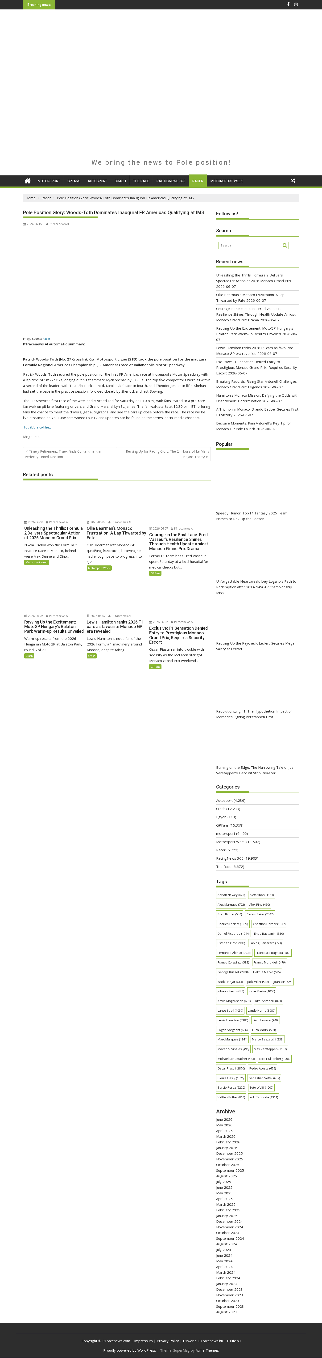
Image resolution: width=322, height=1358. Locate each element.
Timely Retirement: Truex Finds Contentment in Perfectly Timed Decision (63, 454)
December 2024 (229, 1221)
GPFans (73, 181)
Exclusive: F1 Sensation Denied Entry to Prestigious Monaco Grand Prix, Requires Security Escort (256, 367)
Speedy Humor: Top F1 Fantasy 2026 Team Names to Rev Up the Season (251, 516)
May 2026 (224, 1125)
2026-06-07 (35, 522)
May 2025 (224, 1193)
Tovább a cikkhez (37, 427)
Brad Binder (230, 914)
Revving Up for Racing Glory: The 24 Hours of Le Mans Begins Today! (167, 454)
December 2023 (229, 1289)
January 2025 (226, 1215)
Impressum (143, 1340)
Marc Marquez (232, 1039)
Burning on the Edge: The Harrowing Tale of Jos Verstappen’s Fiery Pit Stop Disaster (254, 770)
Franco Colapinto (233, 962)
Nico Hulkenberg (274, 1059)
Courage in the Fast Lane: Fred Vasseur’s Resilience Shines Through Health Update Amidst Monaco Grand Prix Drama (256, 314)
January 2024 (226, 1283)
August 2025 (226, 1176)
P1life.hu (234, 1340)
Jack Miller (258, 982)
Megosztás (32, 436)
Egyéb (221, 817)
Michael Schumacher (236, 1059)
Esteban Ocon (231, 943)
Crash (120, 181)
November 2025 (229, 1159)
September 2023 (230, 1306)
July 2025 (223, 1181)
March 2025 (225, 1204)
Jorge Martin (262, 991)
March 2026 (225, 1136)
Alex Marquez (231, 904)
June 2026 (224, 1119)
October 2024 (227, 1232)
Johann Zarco (231, 991)
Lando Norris (261, 1010)
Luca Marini (264, 1030)
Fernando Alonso (234, 953)
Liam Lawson (265, 1020)
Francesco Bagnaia (273, 953)
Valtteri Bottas (231, 1097)
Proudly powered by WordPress (129, 1350)
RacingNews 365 (171, 181)
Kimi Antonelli (268, 1001)
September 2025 (230, 1170)
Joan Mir (282, 982)
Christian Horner (269, 924)
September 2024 (230, 1238)
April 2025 (224, 1198)
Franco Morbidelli (269, 962)
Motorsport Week (227, 181)
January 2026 (226, 1147)
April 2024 (224, 1266)
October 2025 (227, 1164)
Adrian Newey (231, 895)
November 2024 (229, 1227)
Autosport (97, 181)
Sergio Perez (231, 1087)
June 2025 (224, 1187)
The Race (141, 181)
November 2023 (229, 1295)
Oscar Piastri (231, 1068)
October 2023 (227, 1300)
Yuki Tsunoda (264, 1097)
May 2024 (224, 1261)
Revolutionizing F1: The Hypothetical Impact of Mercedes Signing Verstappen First (254, 714)
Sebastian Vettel (264, 1078)
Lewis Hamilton (233, 1020)
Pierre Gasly (231, 1078)
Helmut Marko (267, 972)
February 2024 (228, 1278)
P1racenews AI (59, 224)
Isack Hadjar (230, 982)
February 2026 (228, 1142)
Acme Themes (207, 1350)
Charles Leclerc (233, 924)
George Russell (233, 972)
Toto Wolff (261, 1087)
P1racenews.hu (210, 1340)
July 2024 (223, 1249)
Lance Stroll (230, 1010)
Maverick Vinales (233, 1049)
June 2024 (224, 1255)
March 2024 (225, 1272)
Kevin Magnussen (234, 1001)
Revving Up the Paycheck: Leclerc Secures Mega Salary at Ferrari (255, 646)
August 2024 (226, 1244)
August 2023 (226, 1312)
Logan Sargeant (233, 1030)
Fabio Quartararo (266, 943)
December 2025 (229, 1153)
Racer (197, 181)
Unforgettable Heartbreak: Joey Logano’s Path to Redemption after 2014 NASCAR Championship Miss (256, 587)
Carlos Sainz (260, 914)
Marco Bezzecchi (267, 1039)
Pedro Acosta (262, 1068)
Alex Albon (262, 895)
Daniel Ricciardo (233, 933)
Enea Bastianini (269, 933)
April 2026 (224, 1130)
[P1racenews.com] (27, 180)
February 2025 (228, 1210)
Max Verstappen (270, 1049)
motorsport (49, 181)
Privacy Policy (168, 1340)
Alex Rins (259, 904)
